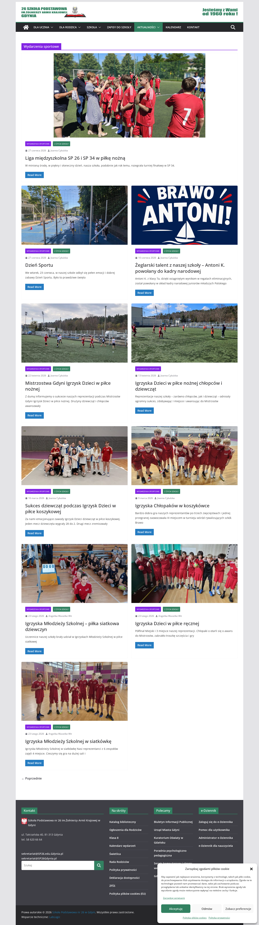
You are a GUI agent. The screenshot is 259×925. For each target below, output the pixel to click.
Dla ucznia (41, 27)
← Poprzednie (31, 778)
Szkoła (92, 27)
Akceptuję (176, 909)
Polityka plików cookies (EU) (127, 893)
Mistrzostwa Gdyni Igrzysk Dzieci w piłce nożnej (68, 386)
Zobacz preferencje (238, 909)
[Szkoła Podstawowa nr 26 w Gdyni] (26, 27)
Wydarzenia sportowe (38, 143)
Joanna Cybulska (59, 150)
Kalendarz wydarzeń (122, 846)
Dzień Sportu (39, 265)
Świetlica (115, 854)
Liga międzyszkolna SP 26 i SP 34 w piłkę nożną (75, 158)
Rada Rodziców (119, 862)
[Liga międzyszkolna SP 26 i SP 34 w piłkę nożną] (129, 95)
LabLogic (54, 917)
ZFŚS (112, 885)
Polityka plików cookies (195, 917)
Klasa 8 (114, 838)
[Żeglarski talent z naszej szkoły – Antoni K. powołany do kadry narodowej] (184, 215)
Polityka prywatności (219, 917)
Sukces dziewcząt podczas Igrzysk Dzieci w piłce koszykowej (70, 508)
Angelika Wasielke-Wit (60, 616)
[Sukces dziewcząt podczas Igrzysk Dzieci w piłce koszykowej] (74, 455)
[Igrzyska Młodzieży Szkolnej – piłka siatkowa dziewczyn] (74, 573)
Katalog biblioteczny (122, 822)
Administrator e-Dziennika (216, 838)
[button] (251, 869)
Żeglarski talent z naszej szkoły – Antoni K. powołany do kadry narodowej (180, 268)
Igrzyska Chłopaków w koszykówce (172, 505)
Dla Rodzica (68, 27)
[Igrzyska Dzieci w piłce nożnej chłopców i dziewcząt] (184, 333)
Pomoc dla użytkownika (214, 830)
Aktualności (146, 27)
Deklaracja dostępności (124, 878)
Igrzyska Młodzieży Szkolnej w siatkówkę (68, 741)
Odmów (207, 909)
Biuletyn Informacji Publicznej (173, 822)
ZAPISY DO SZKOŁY (119, 27)
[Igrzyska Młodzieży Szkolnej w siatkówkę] (74, 691)
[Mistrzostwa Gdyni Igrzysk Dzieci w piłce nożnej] (74, 333)
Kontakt (193, 27)
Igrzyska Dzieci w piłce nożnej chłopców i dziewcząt (178, 386)
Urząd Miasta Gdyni (166, 830)
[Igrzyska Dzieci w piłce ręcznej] (184, 573)
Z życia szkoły (61, 143)
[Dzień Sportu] (74, 215)
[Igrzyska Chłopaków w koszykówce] (184, 455)
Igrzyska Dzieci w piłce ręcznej (167, 623)
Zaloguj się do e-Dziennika (216, 822)
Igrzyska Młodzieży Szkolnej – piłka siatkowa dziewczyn (72, 626)
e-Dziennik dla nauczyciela (216, 846)
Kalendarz (173, 27)
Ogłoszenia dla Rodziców (125, 830)
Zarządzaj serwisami (174, 898)
